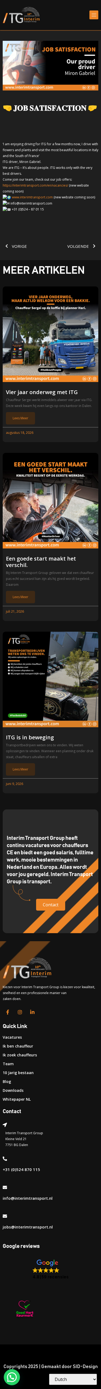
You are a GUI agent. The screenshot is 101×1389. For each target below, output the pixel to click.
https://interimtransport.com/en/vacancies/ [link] (35, 185)
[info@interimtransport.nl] (5, 1187)
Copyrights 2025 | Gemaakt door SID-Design (51, 1366)
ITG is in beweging (30, 737)
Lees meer (20, 418)
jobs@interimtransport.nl (28, 1226)
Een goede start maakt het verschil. (41, 561)
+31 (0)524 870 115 (21, 1169)
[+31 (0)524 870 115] (5, 1159)
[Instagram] (20, 1012)
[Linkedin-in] (32, 1012)
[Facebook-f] (7, 1012)
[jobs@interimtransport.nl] (5, 1216)
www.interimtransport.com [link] (32, 197)
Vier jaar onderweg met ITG (42, 392)
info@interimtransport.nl (28, 1198)
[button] (93, 14)
